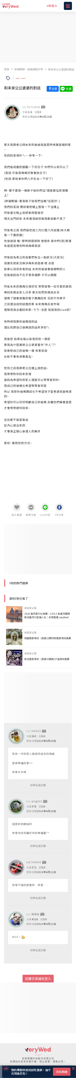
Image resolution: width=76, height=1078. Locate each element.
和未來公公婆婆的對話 (61, 69)
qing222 (36, 801)
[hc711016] (12, 112)
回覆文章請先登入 (38, 978)
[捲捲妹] (16, 919)
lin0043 (36, 862)
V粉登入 (52, 6)
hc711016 (33, 107)
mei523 (36, 731)
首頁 (6, 69)
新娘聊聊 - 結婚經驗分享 (28, 69)
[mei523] (16, 736)
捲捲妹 (35, 914)
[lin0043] (16, 868)
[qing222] (16, 807)
